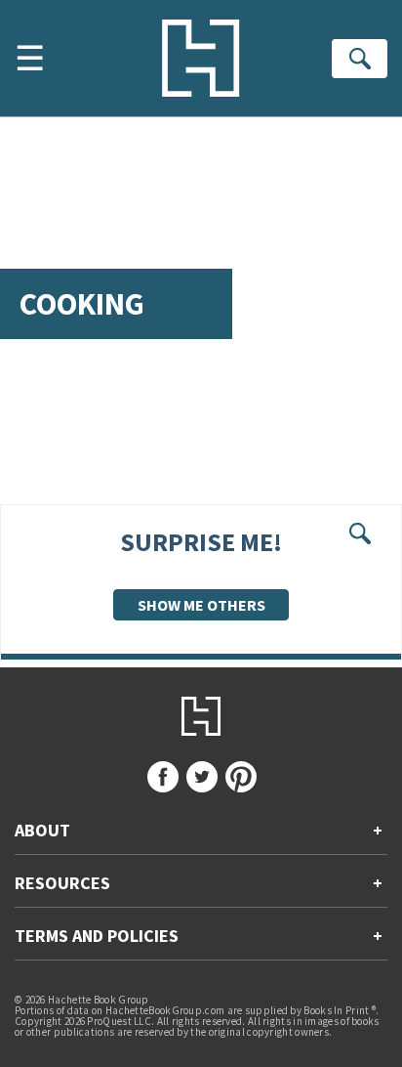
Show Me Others (201, 605)
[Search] (359, 58)
